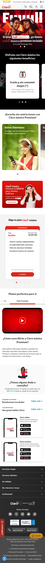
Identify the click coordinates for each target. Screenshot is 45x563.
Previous (2, 301)
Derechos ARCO (31, 552)
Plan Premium (22, 301)
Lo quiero (22, 274)
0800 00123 (11, 391)
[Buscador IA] (30, 7)
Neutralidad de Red (34, 555)
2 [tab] (24, 46)
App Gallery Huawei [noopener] (25, 433)
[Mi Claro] (36, 7)
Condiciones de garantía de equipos (22, 549)
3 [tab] (26, 102)
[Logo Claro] (6, 7)
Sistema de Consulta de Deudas (15, 559)
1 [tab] (20, 46)
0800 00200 (18, 531)
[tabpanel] (22, 29)
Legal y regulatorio (35, 559)
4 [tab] (27, 174)
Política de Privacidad (15, 552)
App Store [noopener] (25, 425)
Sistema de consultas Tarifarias (15, 555)
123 (20, 389)
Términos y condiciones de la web (22, 545)
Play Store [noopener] (25, 429)
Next (42, 301)
